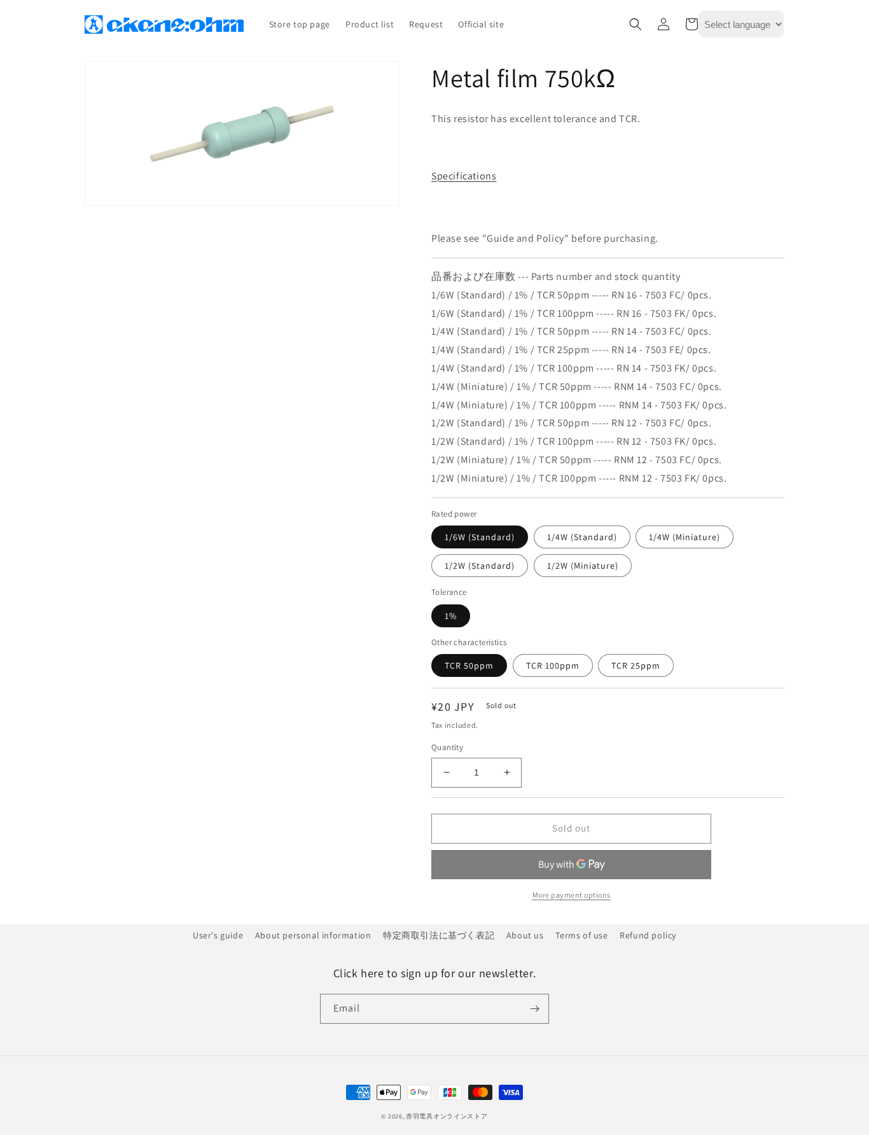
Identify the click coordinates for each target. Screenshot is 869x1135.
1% (451, 616)
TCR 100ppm (553, 665)
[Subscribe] (534, 1009)
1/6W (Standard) (480, 537)
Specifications (463, 176)
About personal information (313, 935)
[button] (636, 24)
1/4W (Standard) (582, 537)
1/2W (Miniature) (582, 565)
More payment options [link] (571, 895)
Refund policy (648, 935)
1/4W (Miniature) (684, 537)
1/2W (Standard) (480, 565)
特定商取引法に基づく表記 (438, 935)
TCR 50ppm (469, 665)
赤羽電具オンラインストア (446, 1116)
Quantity (447, 747)
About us (525, 935)
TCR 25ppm (635, 665)
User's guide (218, 935)
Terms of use (581, 935)
